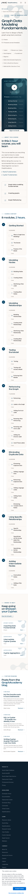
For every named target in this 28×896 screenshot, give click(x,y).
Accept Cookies (19, 888)
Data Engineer (7, 53)
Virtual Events (5, 808)
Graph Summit (5, 838)
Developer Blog (6, 802)
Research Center (6, 829)
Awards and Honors (7, 855)
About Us (4, 849)
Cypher (6, 50)
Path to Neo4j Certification (11, 63)
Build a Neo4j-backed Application (12, 59)
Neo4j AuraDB (6, 773)
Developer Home (6, 793)
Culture (4, 861)
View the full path (7, 616)
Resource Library (6, 820)
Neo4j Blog (5, 823)
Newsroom (5, 852)
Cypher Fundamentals (10, 175)
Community (5, 805)
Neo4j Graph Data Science (9, 776)
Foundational (18, 53)
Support (4, 867)
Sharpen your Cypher (17, 50)
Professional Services (7, 782)
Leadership (5, 864)
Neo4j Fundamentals (9, 172)
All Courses (5, 9)
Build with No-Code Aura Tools (12, 66)
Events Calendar (6, 835)
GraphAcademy (6, 811)
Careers (4, 858)
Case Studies (5, 832)
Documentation (6, 796)
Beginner (6, 56)
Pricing (4, 785)
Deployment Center (7, 779)
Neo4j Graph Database (8, 770)
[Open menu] (25, 2)
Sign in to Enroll (14, 130)
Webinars (4, 841)
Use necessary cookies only (16, 893)
